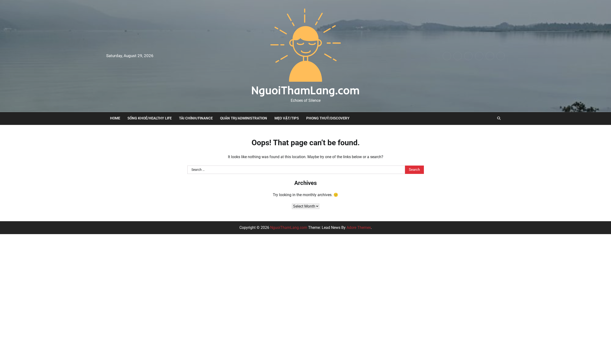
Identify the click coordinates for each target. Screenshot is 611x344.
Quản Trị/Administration (243, 118)
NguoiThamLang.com (305, 90)
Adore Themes (359, 227)
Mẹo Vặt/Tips (286, 118)
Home (115, 118)
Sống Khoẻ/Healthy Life (149, 118)
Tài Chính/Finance (196, 118)
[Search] (498, 118)
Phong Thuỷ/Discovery (327, 118)
